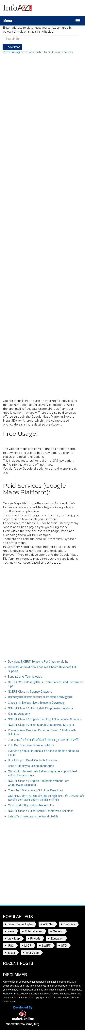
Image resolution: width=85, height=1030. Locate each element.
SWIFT (46, 945)
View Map (14, 938)
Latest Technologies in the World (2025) (33, 816)
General (58, 931)
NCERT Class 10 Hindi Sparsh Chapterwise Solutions (41, 725)
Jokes (11, 953)
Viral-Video (32, 953)
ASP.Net (48, 924)
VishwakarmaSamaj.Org (22, 1024)
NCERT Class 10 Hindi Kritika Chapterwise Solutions (40, 811)
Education (57, 938)
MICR (27, 945)
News (11, 931)
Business (69, 924)
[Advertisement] (41, 226)
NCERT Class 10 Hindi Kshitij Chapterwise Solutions (40, 708)
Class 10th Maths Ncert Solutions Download (35, 790)
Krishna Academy (19, 714)
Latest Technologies (20, 924)
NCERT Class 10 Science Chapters (30, 691)
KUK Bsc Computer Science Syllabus (31, 745)
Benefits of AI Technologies (25, 676)
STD (64, 945)
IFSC (11, 945)
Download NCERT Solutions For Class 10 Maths (38, 661)
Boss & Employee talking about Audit (31, 766)
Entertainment (33, 931)
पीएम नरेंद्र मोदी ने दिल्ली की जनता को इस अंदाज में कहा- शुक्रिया (40, 697)
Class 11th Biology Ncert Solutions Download (36, 702)
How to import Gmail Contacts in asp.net (33, 760)
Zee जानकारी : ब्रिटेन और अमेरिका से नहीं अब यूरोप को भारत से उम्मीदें (43, 740)
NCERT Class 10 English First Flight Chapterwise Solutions (45, 719)
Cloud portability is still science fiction (31, 805)
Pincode (35, 938)
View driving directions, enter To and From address (38, 52)
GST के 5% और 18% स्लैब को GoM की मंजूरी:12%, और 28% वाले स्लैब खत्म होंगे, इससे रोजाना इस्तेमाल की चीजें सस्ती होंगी (46, 798)
